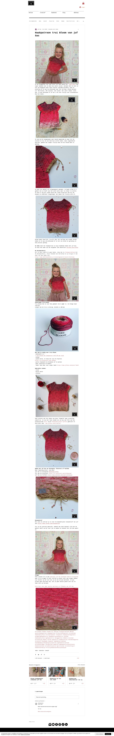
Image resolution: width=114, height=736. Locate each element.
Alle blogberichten (33, 21)
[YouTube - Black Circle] (53, 724)
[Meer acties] (78, 29)
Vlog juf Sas (51, 21)
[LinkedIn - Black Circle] (66, 724)
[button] (83, 3)
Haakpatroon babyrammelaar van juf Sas (76, 679)
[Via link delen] (41, 654)
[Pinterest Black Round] (59, 724)
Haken (40, 21)
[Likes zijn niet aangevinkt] (38, 709)
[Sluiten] (112, 734)
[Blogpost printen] (44, 654)
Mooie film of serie (71, 21)
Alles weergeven (81, 664)
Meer (78, 21)
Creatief (45, 21)
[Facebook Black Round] (56, 724)
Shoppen (62, 21)
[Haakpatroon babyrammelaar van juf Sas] (76, 672)
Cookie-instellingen (99, 734)
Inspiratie (41, 650)
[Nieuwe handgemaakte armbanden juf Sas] (37, 672)
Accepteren (108, 734)
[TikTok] (63, 724)
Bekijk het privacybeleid (25, 734)
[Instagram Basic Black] (50, 724)
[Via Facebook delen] (35, 654)
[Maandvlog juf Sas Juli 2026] (57, 672)
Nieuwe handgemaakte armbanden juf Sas (37, 679)
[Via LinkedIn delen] (38, 654)
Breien (57, 21)
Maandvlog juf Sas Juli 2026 (55, 679)
